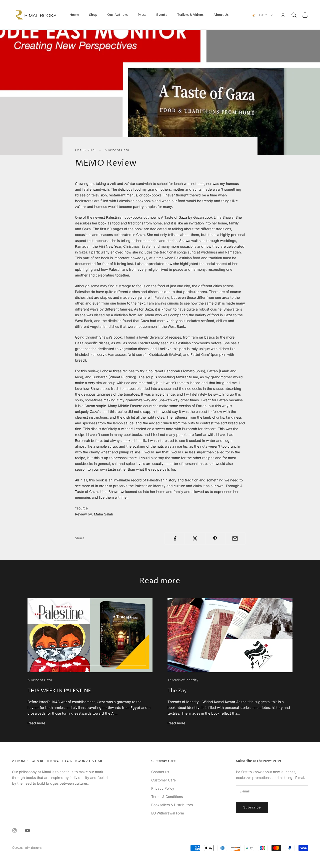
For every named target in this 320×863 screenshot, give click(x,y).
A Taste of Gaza (116, 150)
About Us (221, 15)
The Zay (177, 691)
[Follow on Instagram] (14, 830)
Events (161, 15)
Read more (36, 723)
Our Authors (117, 15)
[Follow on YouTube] (27, 830)
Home (74, 15)
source (82, 508)
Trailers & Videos (190, 15)
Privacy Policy (162, 788)
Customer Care (163, 780)
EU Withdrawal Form (167, 813)
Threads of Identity (183, 680)
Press (142, 15)
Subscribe (252, 807)
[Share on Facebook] (175, 538)
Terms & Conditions (167, 796)
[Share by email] (235, 538)
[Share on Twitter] (195, 538)
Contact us (160, 772)
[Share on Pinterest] (215, 538)
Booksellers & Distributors (172, 805)
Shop (93, 15)
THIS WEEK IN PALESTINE (59, 691)
